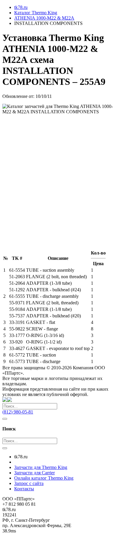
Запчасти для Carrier (34, 472)
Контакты (24, 488)
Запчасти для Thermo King (40, 467)
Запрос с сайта (29, 483)
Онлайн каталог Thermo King (43, 478)
